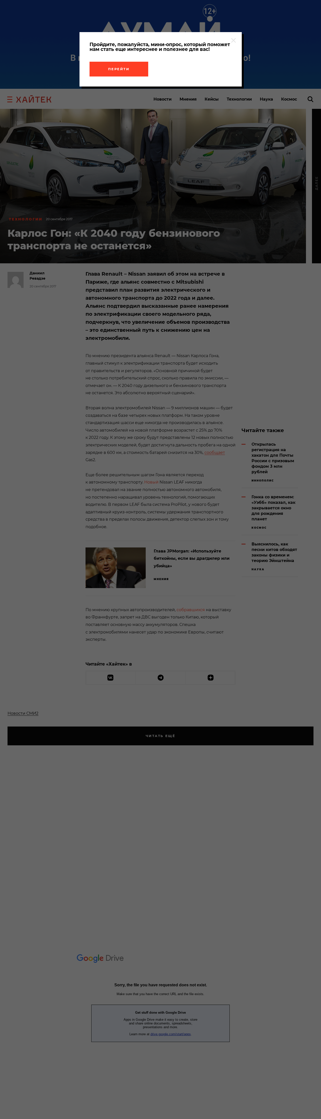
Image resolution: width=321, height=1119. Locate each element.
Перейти (119, 69)
